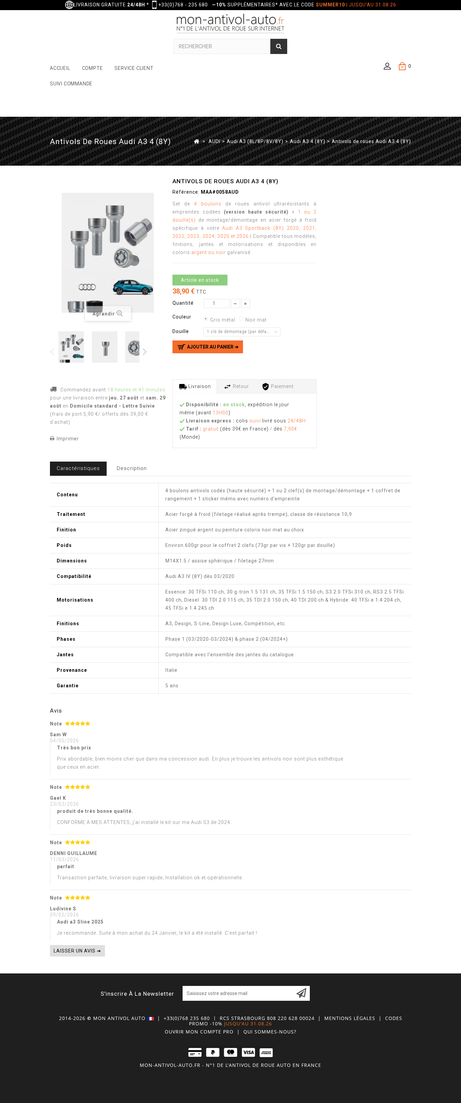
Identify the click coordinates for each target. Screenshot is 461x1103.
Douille (181, 331)
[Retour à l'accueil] (196, 141)
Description (132, 468)
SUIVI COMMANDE (71, 83)
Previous (52, 351)
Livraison (199, 386)
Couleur (182, 317)
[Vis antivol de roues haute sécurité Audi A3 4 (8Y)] (107, 347)
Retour (240, 386)
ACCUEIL (60, 68)
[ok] (301, 993)
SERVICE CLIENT (133, 68)
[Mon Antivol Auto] (230, 24)
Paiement (282, 386)
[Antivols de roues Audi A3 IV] (73, 347)
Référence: (185, 192)
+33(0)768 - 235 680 (183, 4)
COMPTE (92, 68)
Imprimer (68, 438)
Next (145, 351)
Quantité (183, 303)
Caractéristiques (78, 468)
